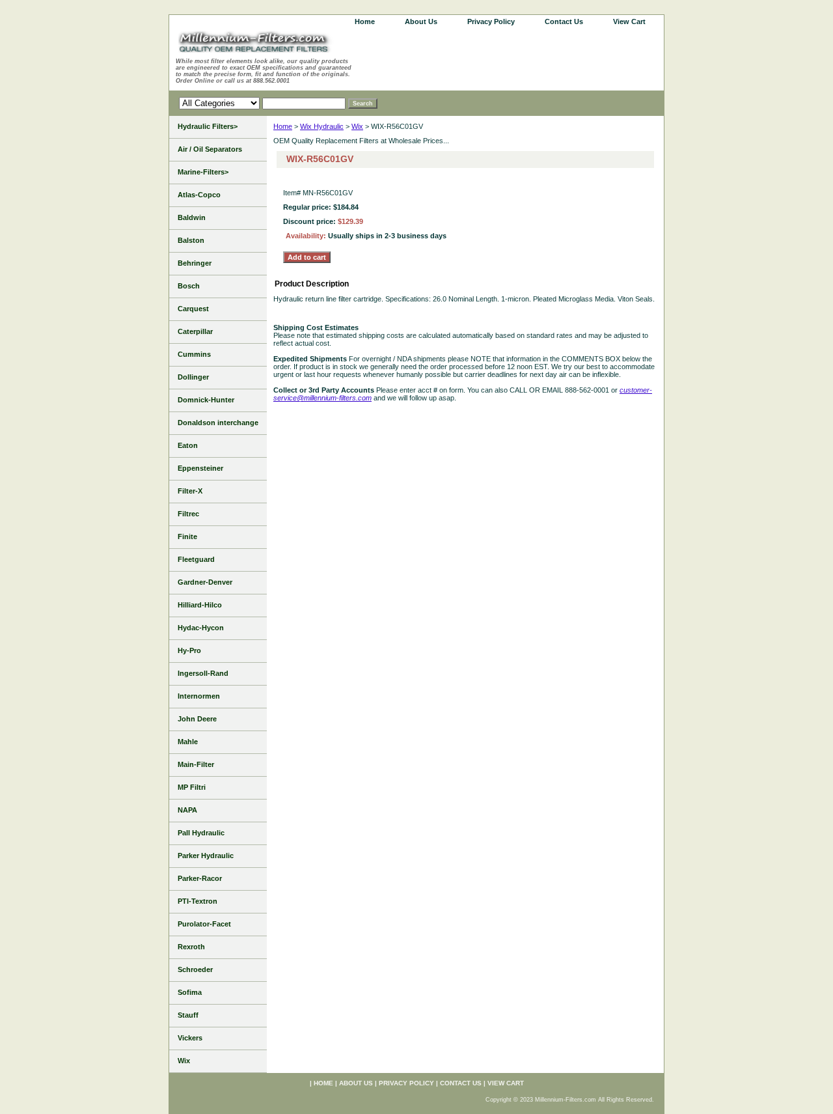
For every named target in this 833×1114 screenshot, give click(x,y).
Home (282, 126)
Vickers (190, 1038)
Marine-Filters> (203, 172)
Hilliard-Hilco (200, 605)
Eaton (188, 445)
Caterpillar (195, 331)
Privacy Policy (491, 21)
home (365, 21)
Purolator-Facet (204, 924)
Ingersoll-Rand (203, 673)
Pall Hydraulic (201, 833)
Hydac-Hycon (201, 628)
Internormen (199, 696)
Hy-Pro (189, 650)
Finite (187, 536)
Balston (191, 240)
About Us (421, 21)
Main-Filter (196, 764)
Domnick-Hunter (206, 400)
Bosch (189, 286)
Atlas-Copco (199, 195)
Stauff (188, 1015)
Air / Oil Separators (210, 149)
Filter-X (190, 491)
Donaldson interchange (218, 422)
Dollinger (193, 377)
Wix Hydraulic (322, 126)
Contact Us (564, 21)
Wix (357, 126)
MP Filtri (192, 787)
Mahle (188, 741)
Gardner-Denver (205, 582)
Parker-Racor (200, 878)
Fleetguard (196, 559)
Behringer (195, 263)
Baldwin (192, 217)
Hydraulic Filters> (208, 126)
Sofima (190, 992)
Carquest (193, 309)
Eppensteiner (200, 468)
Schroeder (195, 969)
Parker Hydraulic (206, 855)
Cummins (194, 354)
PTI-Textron (197, 901)
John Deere (197, 719)
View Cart (629, 21)
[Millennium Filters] (266, 44)
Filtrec (188, 514)
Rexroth (191, 947)
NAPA (187, 810)
